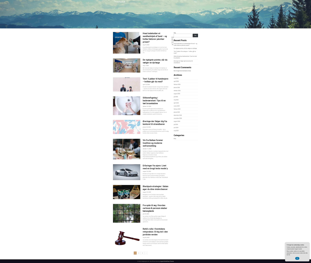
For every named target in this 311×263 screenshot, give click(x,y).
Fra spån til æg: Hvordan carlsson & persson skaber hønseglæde (155, 208)
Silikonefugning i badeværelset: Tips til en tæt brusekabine (154, 101)
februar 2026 (177, 84)
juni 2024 (176, 127)
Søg (175, 32)
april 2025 (176, 103)
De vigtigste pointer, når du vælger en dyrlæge (185, 48)
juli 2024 (176, 124)
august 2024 (177, 121)
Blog (195, 1)
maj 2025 (176, 99)
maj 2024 (176, 130)
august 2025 (177, 93)
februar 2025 (177, 109)
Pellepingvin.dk (120, 2)
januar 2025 (177, 112)
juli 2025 (176, 96)
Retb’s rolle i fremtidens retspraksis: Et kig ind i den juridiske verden (155, 232)
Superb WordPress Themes (167, 261)
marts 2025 (177, 106)
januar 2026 (177, 87)
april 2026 (176, 81)
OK (297, 258)
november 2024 (178, 118)
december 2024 (178, 115)
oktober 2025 (177, 90)
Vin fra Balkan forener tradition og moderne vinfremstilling (153, 143)
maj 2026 (176, 78)
